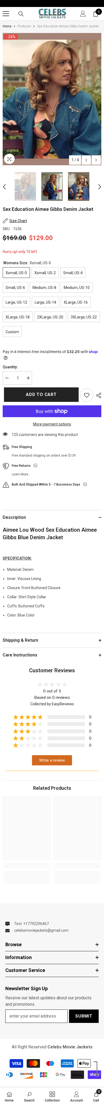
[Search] (21, 14)
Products (24, 26)
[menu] (6, 13)
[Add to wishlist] (86, 395)
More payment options (52, 424)
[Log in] (83, 14)
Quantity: (10, 367)
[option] (52, 99)
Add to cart (40, 394)
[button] (86, 160)
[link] (26, 865)
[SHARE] (97, 395)
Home (7, 26)
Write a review (52, 760)
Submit (84, 1016)
